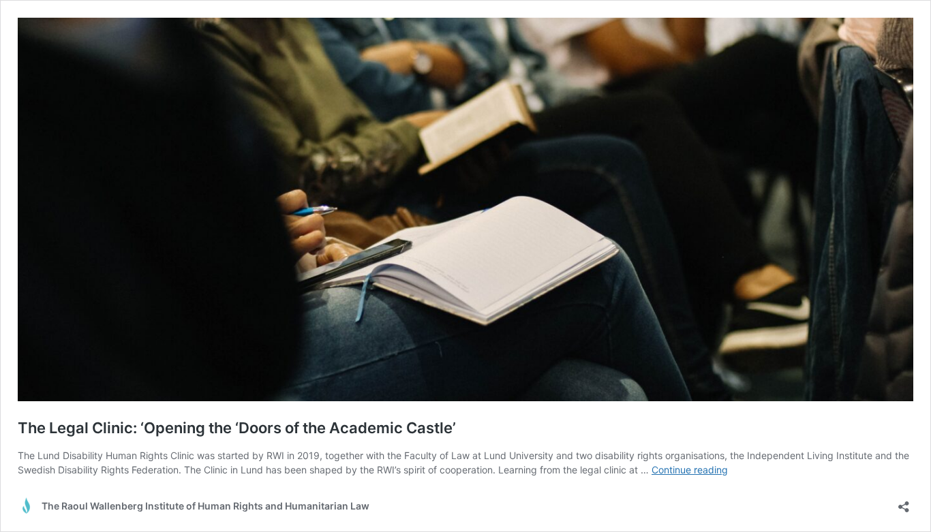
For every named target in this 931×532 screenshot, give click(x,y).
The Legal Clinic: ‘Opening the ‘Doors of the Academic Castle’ (237, 428)
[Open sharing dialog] (903, 502)
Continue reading (690, 469)
